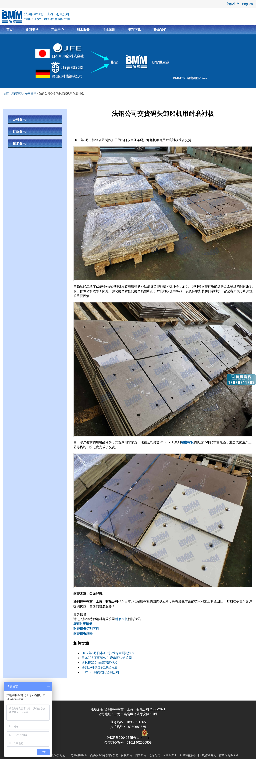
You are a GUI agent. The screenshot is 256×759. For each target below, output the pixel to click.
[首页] (12, 16)
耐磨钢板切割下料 (86, 628)
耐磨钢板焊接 (83, 633)
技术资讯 (19, 143)
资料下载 (134, 29)
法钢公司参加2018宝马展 (99, 667)
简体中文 (233, 4)
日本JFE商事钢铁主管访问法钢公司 (106, 658)
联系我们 (160, 29)
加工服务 (83, 29)
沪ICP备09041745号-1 (123, 737)
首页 (9, 29)
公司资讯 (30, 93)
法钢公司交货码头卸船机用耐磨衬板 (61, 93)
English (247, 4)
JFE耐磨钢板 (82, 623)
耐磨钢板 (187, 442)
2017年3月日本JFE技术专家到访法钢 (108, 653)
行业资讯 (19, 131)
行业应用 (108, 29)
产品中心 (57, 29)
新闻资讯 (32, 29)
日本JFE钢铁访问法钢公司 (100, 672)
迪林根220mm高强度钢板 (99, 662)
